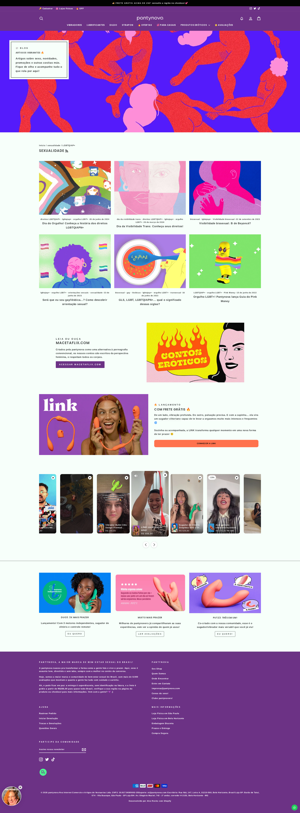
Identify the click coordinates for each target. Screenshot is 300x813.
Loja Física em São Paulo (165, 713)
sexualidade (54, 145)
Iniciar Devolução (48, 718)
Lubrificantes (96, 25)
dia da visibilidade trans (129, 219)
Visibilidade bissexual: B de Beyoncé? (225, 223)
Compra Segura (160, 733)
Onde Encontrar (160, 678)
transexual (175, 293)
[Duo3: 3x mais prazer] (75, 593)
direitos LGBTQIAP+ (50, 219)
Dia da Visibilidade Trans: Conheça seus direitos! (150, 226)
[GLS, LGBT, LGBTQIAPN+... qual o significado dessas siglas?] (150, 261)
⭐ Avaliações (224, 25)
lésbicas (136, 293)
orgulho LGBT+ (80, 219)
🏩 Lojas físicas (64, 8)
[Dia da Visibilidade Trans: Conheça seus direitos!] (150, 188)
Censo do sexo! (160, 693)
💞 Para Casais (166, 25)
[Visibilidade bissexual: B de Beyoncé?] (225, 188)
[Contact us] (295, 807)
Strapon (127, 25)
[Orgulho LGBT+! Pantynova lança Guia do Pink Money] (225, 261)
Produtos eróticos (194, 25)
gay (128, 293)
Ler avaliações (150, 634)
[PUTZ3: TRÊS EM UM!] (225, 593)
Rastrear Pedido (47, 713)
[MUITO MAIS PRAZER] (150, 593)
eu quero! (225, 634)
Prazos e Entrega (161, 728)
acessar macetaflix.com (80, 364)
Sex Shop (157, 669)
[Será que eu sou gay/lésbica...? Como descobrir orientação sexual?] (75, 261)
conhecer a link (206, 443)
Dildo (113, 25)
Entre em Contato (161, 683)
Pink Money (229, 293)
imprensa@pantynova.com (166, 688)
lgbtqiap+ (66, 219)
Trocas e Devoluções (50, 723)
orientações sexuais (78, 293)
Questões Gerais (48, 728)
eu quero (75, 634)
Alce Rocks (152, 801)
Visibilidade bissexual (224, 219)
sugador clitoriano (170, 418)
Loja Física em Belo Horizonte (168, 718)
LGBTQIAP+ (199, 293)
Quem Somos (159, 673)
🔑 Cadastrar (46, 8)
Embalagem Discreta (163, 723)
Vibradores (74, 25)
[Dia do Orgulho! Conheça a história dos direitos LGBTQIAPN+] (75, 188)
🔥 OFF (80, 8)
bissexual (195, 219)
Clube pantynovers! (162, 698)
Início (42, 145)
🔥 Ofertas (145, 25)
